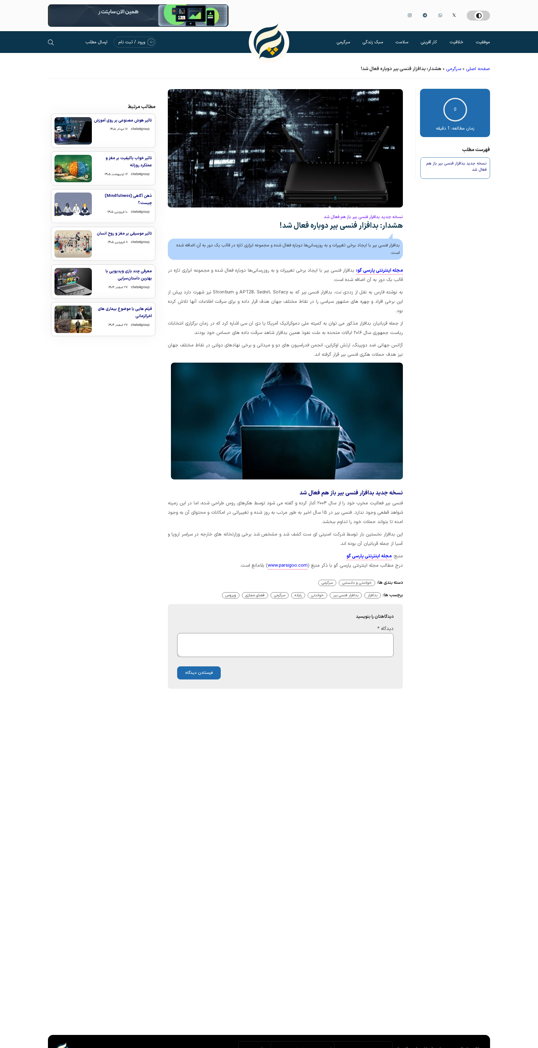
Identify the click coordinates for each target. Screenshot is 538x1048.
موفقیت (483, 42)
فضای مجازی (255, 595)
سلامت (401, 42)
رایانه (298, 595)
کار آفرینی (429, 42)
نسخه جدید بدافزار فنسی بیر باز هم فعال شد (456, 167)
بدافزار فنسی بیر (345, 595)
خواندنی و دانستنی (357, 583)
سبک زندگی (372, 42)
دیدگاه (385, 628)
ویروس (230, 595)
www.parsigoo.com (288, 565)
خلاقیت (456, 42)
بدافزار (372, 595)
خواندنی (317, 595)
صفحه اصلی (478, 69)
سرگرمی (343, 42)
